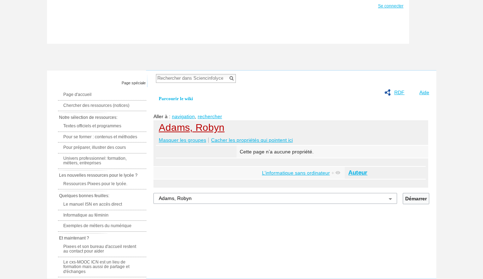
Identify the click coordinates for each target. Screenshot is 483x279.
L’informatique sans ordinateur (296, 173)
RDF (399, 92)
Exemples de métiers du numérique (97, 225)
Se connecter (390, 6)
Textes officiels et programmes (92, 125)
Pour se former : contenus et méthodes (100, 136)
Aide (424, 92)
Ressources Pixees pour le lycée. (95, 183)
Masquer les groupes (182, 140)
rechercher (210, 116)
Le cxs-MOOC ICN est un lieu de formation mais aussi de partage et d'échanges (96, 267)
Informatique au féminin (86, 215)
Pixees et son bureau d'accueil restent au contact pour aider (99, 249)
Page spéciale (134, 83)
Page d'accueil (77, 94)
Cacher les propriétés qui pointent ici (252, 140)
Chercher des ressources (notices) (96, 105)
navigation (183, 116)
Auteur (357, 172)
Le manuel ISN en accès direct (92, 204)
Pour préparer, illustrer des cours (94, 147)
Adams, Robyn (192, 127)
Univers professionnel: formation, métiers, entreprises (95, 161)
